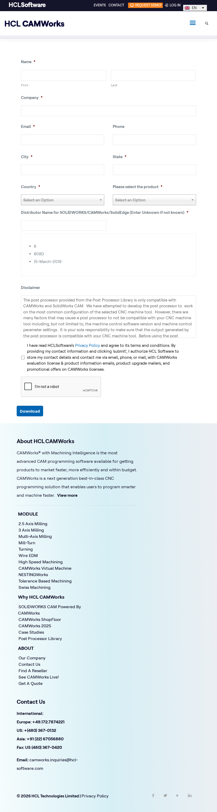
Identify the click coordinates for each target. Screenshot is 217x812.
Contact (116, 5)
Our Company (32, 657)
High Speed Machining (41, 561)
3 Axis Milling (31, 530)
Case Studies (31, 632)
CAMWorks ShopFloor (40, 619)
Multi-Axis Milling (35, 536)
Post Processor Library (40, 638)
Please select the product (137, 186)
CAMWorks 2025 (35, 625)
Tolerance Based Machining (45, 581)
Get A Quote (31, 683)
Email (28, 126)
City (27, 156)
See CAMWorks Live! (39, 677)
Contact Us (29, 664)
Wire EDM (28, 555)
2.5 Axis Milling (33, 523)
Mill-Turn (27, 542)
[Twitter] (165, 800)
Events (100, 5)
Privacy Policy (87, 345)
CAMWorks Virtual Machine (45, 568)
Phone (118, 126)
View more (67, 495)
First (24, 85)
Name (28, 61)
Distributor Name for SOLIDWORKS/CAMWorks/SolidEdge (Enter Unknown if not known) (104, 212)
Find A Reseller (33, 670)
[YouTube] (177, 800)
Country (30, 186)
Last (114, 85)
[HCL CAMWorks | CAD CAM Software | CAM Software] (34, 23)
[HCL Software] (27, 5)
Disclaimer (30, 287)
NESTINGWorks (33, 574)
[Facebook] (153, 800)
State (119, 156)
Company (32, 97)
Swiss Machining (35, 587)
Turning (26, 549)
